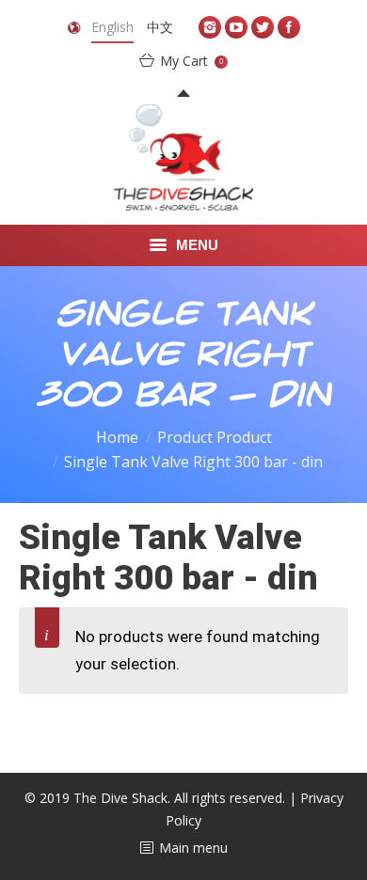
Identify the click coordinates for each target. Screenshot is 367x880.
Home (117, 437)
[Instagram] (210, 27)
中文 (160, 27)
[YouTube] (236, 27)
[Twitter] (262, 27)
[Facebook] (289, 27)
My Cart (191, 61)
